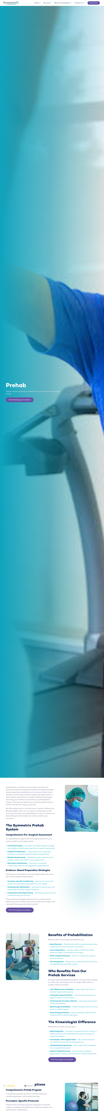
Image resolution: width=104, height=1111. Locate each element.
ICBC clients (86, 982)
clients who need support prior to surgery (66, 982)
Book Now (94, 3)
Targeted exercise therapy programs (19, 1105)
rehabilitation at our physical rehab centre (36, 792)
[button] (37, 3)
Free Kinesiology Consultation (20, 400)
